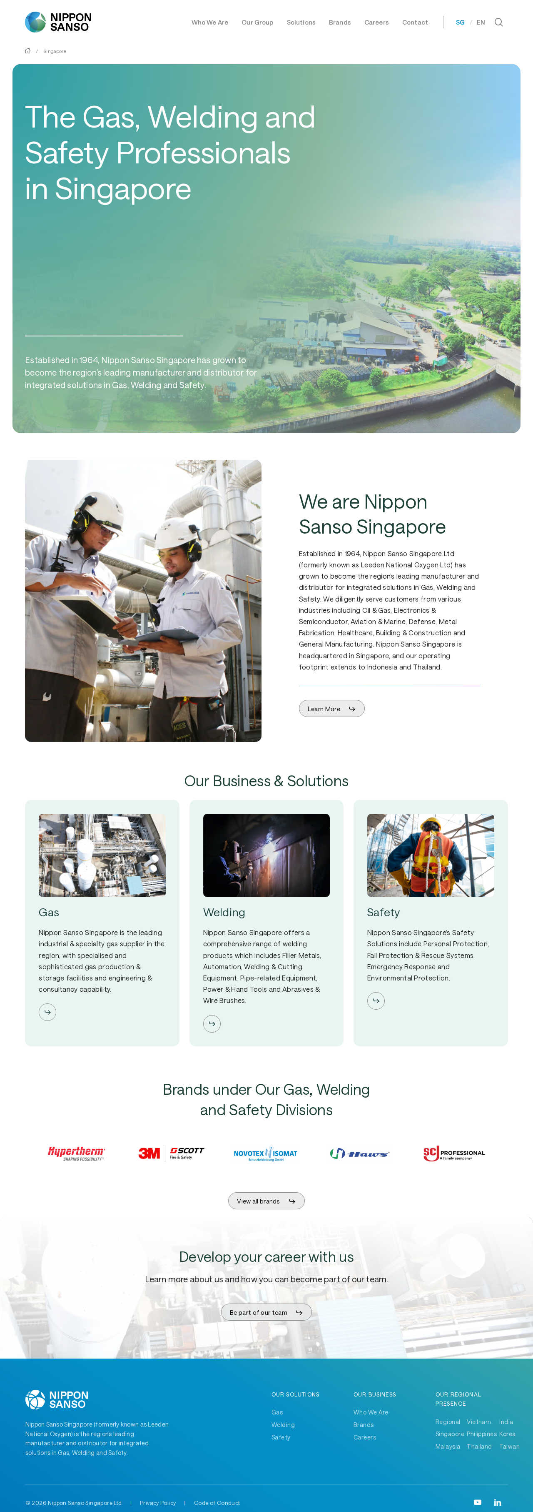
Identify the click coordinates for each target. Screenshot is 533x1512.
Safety (281, 1437)
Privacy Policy (158, 1502)
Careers (365, 1437)
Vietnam (479, 1421)
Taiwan (509, 1446)
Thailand (479, 1446)
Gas (277, 1412)
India (506, 1421)
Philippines (482, 1433)
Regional (448, 1421)
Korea (507, 1433)
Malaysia (448, 1446)
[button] (332, 709)
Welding (283, 1424)
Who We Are (371, 1412)
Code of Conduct (217, 1502)
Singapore (450, 1433)
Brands (364, 1424)
